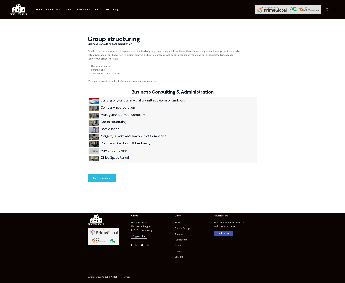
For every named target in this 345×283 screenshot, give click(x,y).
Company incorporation (118, 107)
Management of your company (123, 115)
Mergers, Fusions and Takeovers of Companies (133, 136)
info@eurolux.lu (139, 236)
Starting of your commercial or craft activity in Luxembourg (143, 100)
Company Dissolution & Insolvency (125, 143)
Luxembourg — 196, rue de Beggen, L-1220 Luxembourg (141, 226)
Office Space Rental (115, 158)
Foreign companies (114, 150)
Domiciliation (110, 129)
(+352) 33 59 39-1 (141, 245)
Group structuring (114, 122)
